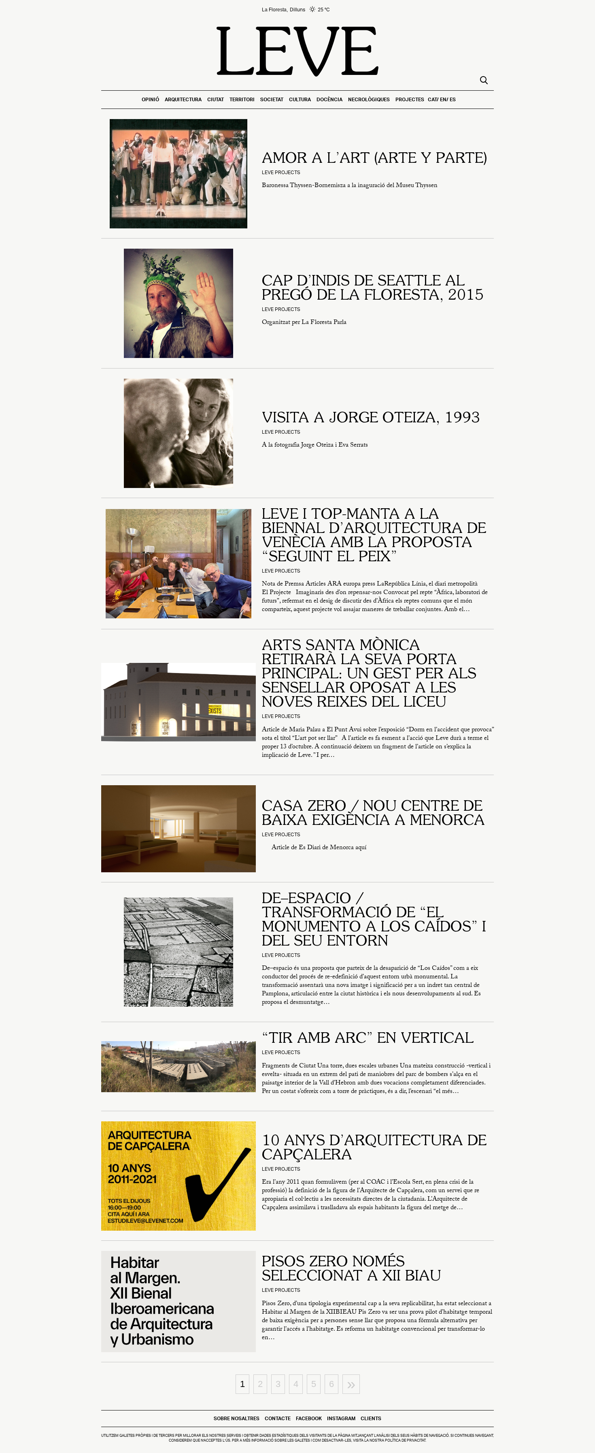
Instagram (341, 1418)
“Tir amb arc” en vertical (368, 1039)
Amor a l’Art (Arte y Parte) (374, 159)
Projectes (409, 99)
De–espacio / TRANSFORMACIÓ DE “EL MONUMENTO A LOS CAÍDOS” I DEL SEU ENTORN (374, 920)
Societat (271, 99)
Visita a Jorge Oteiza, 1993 (371, 418)
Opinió (150, 99)
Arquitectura (183, 99)
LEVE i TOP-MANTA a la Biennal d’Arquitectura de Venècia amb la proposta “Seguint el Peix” (374, 536)
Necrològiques (369, 99)
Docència (329, 99)
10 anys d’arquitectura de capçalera (374, 1148)
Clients (371, 1418)
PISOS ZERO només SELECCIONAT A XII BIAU (351, 1269)
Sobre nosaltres (236, 1418)
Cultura (300, 99)
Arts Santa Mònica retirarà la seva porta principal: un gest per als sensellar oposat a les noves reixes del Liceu (369, 674)
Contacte (278, 1418)
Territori (242, 99)
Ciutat (215, 99)
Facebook (309, 1418)
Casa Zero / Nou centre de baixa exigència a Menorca (373, 814)
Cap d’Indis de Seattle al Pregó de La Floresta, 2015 (373, 289)
